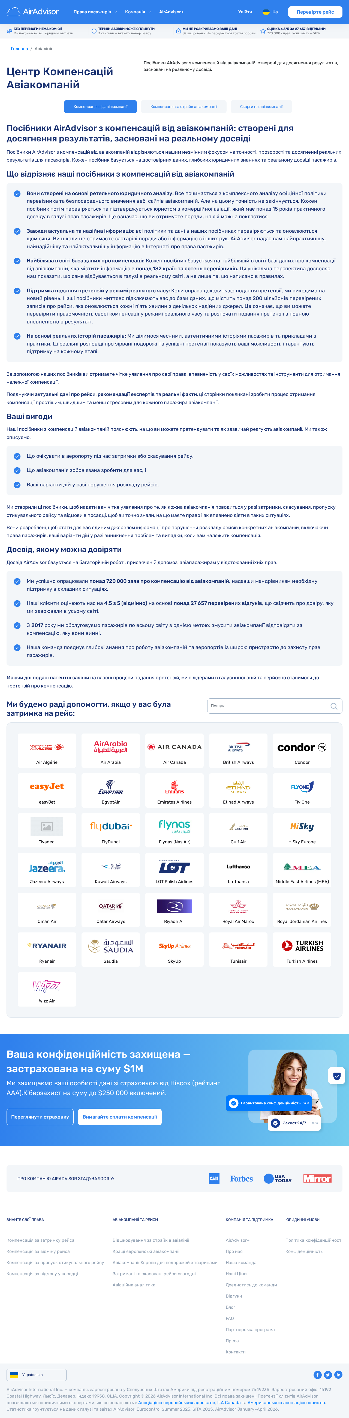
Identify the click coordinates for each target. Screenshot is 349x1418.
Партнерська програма (250, 1329)
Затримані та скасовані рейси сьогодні (154, 1273)
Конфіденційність (304, 1251)
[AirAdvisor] (34, 12)
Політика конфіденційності (313, 1240)
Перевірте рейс (315, 12)
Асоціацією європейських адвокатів (176, 1402)
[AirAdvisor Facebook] (318, 1375)
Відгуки (234, 1296)
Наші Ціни (236, 1273)
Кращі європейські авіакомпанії (146, 1251)
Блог (230, 1307)
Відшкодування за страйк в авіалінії (151, 1240)
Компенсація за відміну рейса (38, 1251)
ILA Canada (229, 1402)
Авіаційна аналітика (134, 1284)
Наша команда (241, 1262)
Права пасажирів (92, 11)
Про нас (234, 1251)
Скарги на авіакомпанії (261, 106)
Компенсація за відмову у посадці (42, 1273)
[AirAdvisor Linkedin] (338, 1375)
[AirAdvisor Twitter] (328, 1375)
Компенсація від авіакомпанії (100, 106)
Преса (232, 1340)
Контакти (236, 1352)
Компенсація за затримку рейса (40, 1240)
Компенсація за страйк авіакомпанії (184, 106)
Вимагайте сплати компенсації (120, 1117)
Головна (19, 48)
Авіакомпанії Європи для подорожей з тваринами (165, 1262)
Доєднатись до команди (251, 1284)
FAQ (230, 1318)
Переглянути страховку (40, 1117)
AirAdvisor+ (171, 11)
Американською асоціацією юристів (286, 1402)
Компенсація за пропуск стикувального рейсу (55, 1262)
